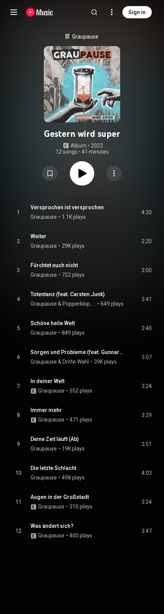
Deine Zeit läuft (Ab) (55, 439)
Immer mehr (46, 410)
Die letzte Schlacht (53, 468)
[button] (50, 173)
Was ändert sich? (52, 526)
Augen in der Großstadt (60, 497)
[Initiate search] (94, 12)
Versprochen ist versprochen (67, 207)
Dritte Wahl (76, 362)
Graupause (85, 37)
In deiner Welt (47, 381)
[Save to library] (50, 173)
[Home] (39, 12)
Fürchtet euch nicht (54, 265)
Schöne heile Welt (53, 323)
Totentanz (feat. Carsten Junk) (68, 294)
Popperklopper (79, 304)
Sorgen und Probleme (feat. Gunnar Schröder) (77, 352)
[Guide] (13, 12)
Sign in (137, 12)
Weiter (39, 236)
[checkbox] (146, 212)
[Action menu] (114, 173)
